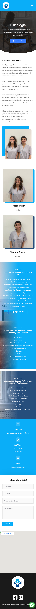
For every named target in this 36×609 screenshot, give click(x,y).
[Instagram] (20, 597)
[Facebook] (15, 597)
